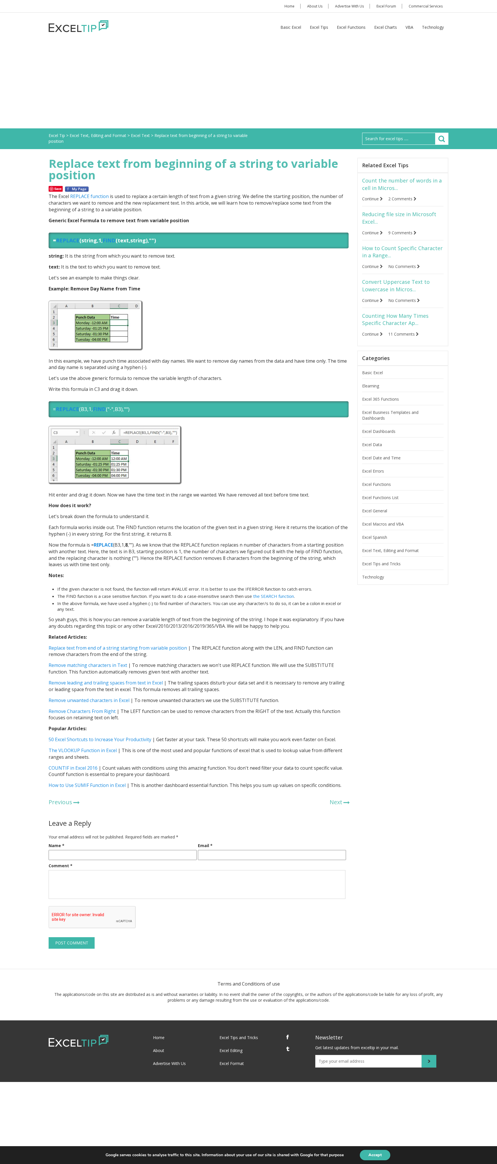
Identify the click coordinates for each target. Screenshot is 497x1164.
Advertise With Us (349, 6)
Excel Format (231, 1063)
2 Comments (401, 198)
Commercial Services (426, 6)
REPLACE (67, 240)
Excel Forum (386, 6)
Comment (60, 865)
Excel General (374, 510)
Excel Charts (385, 27)
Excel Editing (230, 1050)
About (158, 1050)
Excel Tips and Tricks (381, 563)
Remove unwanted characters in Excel (89, 700)
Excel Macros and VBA (383, 524)
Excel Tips (319, 27)
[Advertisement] (248, 85)
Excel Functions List (380, 497)
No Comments (402, 266)
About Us (314, 6)
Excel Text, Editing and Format (390, 550)
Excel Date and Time (381, 458)
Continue (371, 198)
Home (289, 6)
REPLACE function (89, 196)
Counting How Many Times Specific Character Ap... (395, 319)
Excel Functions (351, 27)
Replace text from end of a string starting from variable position (118, 648)
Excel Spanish (374, 537)
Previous (60, 802)
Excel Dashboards (378, 431)
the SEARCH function (273, 596)
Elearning (370, 386)
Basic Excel (290, 27)
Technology (433, 27)
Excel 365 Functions (380, 399)
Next (336, 802)
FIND (109, 240)
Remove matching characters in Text (88, 665)
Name (56, 845)
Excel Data (372, 444)
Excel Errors (373, 471)
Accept (375, 1155)
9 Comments (401, 232)
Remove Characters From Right (82, 711)
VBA (409, 27)
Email (205, 845)
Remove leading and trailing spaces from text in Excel (106, 683)
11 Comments (402, 334)
